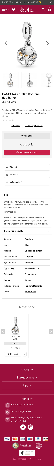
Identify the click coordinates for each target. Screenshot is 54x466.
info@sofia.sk (24, 411)
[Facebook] (24, 428)
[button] (24, 354)
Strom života (30, 292)
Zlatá (27, 245)
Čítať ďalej (15, 126)
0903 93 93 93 (26, 404)
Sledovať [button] (14, 354)
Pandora (29, 239)
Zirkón (28, 280)
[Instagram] (31, 428)
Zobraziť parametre (34, 126)
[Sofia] (27, 9)
